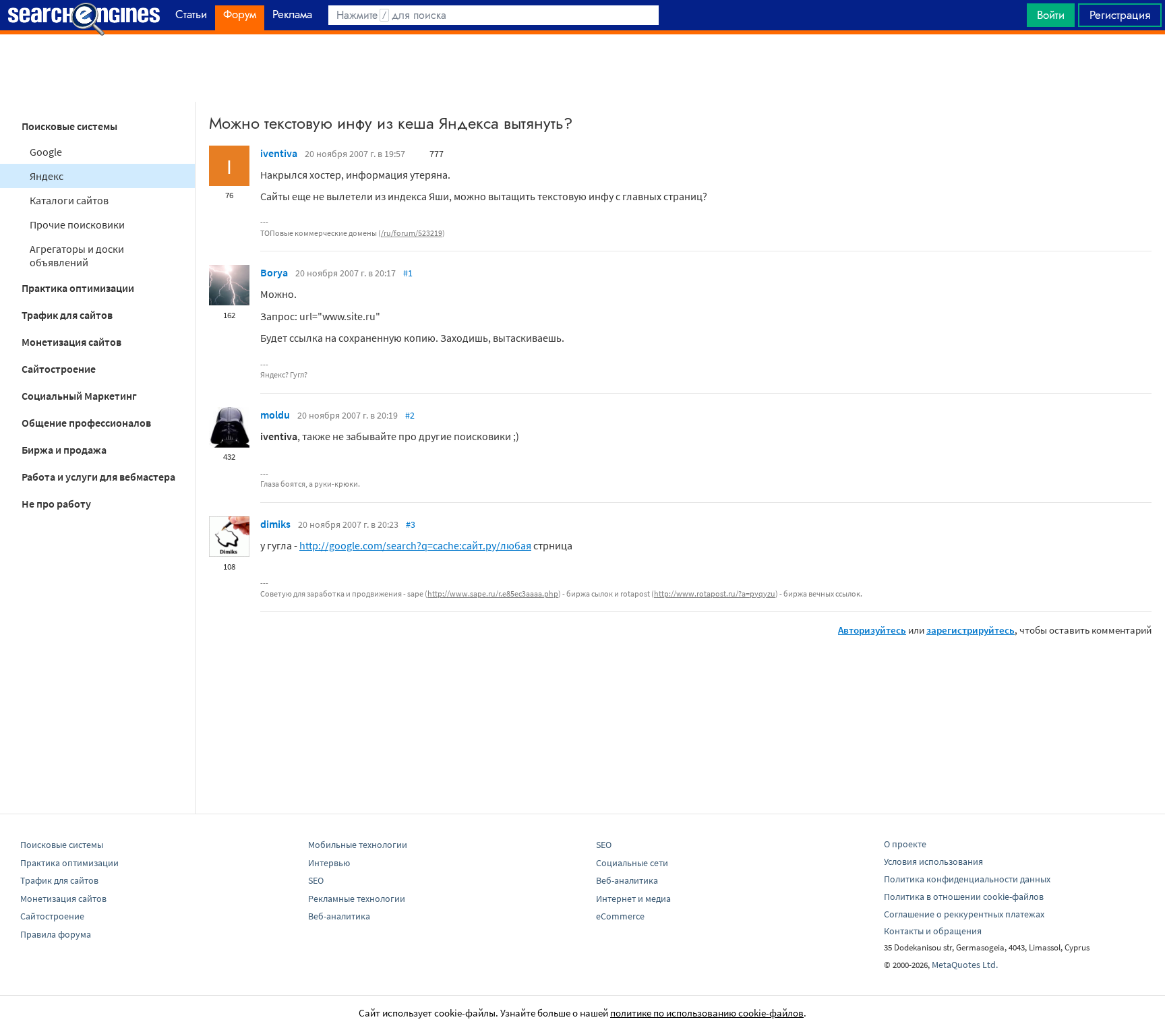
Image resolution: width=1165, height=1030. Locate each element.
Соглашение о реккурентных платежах (964, 914)
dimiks (275, 524)
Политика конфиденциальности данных (967, 879)
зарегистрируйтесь (970, 630)
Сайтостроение (59, 368)
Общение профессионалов (86, 422)
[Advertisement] (582, 68)
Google (46, 151)
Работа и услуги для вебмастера (98, 476)
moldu (275, 414)
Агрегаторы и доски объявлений (77, 255)
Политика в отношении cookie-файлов (964, 896)
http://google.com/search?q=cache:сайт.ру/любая (415, 545)
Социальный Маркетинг (79, 395)
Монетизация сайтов (71, 342)
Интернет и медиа (633, 898)
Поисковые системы (69, 126)
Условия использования (933, 861)
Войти (1051, 15)
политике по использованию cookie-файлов (707, 1012)
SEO (316, 880)
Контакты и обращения (933, 931)
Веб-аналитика (339, 916)
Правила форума (55, 934)
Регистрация (1119, 15)
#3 (410, 524)
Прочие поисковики (77, 224)
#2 (410, 415)
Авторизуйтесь (872, 630)
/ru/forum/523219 (411, 233)
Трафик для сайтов (67, 315)
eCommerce (620, 916)
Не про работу (56, 503)
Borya (274, 272)
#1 (408, 273)
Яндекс (46, 176)
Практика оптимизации (78, 288)
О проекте (905, 844)
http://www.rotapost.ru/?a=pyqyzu (714, 593)
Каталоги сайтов (69, 200)
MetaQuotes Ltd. (965, 965)
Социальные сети (632, 863)
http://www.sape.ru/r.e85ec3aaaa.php (492, 593)
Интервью (329, 863)
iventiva (278, 153)
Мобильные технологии (357, 845)
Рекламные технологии (356, 898)
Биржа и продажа (64, 449)
